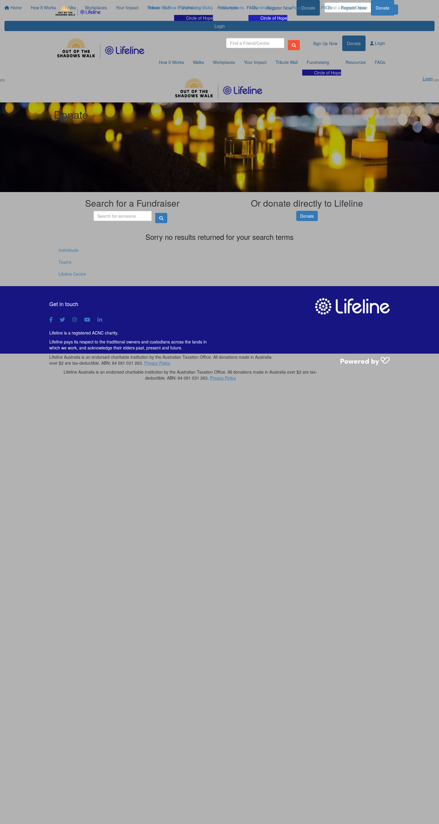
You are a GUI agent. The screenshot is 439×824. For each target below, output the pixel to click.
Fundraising (264, 7)
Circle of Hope (273, 18)
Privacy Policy (157, 363)
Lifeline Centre (72, 274)
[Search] (294, 45)
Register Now (353, 8)
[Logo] (78, 11)
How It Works (180, 7)
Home (153, 7)
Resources (302, 7)
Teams (65, 262)
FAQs (326, 7)
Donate (382, 8)
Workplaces (233, 7)
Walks (207, 7)
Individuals (69, 250)
